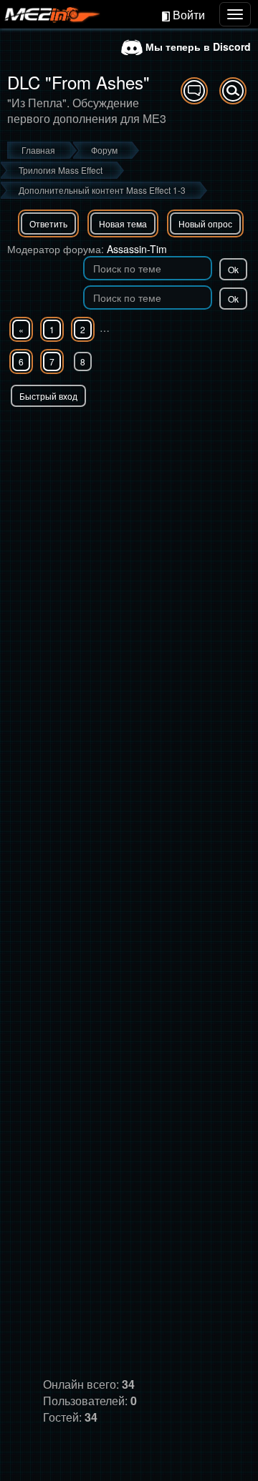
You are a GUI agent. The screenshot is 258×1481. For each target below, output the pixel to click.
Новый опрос (205, 223)
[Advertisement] (129, 542)
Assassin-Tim (137, 249)
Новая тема (123, 223)
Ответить (48, 223)
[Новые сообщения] (194, 91)
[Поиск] (233, 91)
